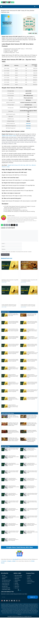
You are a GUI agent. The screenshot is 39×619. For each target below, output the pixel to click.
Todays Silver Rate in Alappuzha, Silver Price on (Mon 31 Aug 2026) (12, 494)
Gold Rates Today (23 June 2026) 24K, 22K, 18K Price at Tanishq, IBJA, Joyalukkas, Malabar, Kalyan (13, 424)
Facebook (4, 561)
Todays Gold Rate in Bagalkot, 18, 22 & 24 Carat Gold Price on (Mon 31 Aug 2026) (13, 406)
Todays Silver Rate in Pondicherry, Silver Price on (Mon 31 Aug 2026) (32, 524)
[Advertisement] (19, 605)
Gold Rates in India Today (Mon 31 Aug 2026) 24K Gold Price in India (13, 314)
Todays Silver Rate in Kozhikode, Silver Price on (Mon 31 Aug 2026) (12, 479)
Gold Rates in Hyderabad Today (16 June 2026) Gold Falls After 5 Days (32, 431)
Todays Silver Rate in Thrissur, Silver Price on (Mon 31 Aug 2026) (13, 532)
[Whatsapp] (2, 225)
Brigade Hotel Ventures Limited (9, 135)
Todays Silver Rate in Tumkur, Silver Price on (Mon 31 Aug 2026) (13, 502)
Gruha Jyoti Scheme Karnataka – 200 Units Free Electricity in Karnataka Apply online (13, 416)
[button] (1, 6)
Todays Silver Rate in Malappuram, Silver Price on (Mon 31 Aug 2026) (32, 479)
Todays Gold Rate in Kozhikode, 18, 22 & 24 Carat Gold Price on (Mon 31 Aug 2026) (13, 368)
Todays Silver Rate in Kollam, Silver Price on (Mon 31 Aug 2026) (32, 494)
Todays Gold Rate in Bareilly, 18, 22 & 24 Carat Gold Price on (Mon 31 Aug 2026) (13, 337)
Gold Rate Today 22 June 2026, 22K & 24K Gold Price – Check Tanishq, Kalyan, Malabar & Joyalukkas (32, 424)
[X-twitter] (14, 225)
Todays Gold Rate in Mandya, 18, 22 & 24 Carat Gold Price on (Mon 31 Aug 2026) (32, 398)
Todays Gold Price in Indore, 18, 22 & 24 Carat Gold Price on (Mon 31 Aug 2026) (32, 322)
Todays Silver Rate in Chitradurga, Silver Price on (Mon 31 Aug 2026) (13, 524)
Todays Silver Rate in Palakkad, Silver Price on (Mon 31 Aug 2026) (13, 486)
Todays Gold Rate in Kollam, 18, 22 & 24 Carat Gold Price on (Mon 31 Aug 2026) (32, 383)
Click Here (28, 123)
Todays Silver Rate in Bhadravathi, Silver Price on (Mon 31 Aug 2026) (13, 509)
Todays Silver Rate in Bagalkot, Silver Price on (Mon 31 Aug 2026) (13, 517)
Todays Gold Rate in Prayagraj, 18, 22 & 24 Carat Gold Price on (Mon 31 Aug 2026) (32, 330)
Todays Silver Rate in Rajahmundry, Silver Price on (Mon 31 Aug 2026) (13, 539)
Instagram (9, 561)
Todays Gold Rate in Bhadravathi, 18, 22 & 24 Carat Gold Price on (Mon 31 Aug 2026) (13, 399)
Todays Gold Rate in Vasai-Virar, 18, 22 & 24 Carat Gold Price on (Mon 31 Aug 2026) (13, 330)
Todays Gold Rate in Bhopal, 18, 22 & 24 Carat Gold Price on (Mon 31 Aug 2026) (13, 322)
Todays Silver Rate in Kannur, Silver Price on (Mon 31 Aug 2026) (32, 471)
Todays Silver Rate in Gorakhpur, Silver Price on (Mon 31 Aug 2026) (31, 449)
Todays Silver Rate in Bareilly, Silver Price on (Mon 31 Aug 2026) (13, 449)
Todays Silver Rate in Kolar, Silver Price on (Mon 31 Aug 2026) (32, 502)
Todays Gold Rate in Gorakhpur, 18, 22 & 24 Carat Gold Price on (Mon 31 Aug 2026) (32, 338)
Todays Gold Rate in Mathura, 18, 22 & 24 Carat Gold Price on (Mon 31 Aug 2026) (13, 345)
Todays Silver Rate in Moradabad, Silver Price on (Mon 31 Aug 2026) (32, 464)
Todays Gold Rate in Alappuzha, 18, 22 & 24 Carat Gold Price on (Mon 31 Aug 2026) (13, 383)
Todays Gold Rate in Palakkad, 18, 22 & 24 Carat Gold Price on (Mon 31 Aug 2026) (13, 376)
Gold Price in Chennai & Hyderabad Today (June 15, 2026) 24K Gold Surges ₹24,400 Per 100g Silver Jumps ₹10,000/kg (32, 439)
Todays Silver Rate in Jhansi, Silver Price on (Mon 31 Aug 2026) (32, 456)
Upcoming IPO (16, 559)
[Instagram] (17, 225)
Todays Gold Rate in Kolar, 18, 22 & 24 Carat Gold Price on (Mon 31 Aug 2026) (32, 390)
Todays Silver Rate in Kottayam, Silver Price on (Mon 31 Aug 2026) (31, 486)
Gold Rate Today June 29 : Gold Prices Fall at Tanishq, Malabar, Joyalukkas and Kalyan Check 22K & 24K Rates (32, 417)
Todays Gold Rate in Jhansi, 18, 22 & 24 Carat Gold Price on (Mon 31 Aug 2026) (32, 345)
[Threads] (12, 225)
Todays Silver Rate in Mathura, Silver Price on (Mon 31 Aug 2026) (13, 456)
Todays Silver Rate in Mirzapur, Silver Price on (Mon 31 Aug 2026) (13, 464)
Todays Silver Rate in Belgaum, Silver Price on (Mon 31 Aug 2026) (32, 532)
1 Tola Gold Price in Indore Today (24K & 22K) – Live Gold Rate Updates (31, 314)
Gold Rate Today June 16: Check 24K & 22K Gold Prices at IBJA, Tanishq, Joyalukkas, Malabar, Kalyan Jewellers (13, 439)
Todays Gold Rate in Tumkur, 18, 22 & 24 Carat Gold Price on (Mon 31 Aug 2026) (13, 390)
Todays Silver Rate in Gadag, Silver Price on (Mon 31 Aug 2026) (32, 517)
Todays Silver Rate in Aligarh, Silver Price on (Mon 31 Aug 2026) (13, 471)
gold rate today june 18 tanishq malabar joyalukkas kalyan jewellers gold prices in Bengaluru (13, 432)
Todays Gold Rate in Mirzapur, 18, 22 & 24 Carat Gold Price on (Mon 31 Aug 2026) (13, 352)
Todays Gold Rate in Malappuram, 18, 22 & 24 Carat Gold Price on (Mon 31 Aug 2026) (32, 368)
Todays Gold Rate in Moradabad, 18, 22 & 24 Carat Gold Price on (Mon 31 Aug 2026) (32, 353)
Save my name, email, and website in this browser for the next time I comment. (17, 251)
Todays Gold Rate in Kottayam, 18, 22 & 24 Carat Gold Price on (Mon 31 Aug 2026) (32, 376)
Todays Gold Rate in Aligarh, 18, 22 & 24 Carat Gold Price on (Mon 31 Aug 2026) (13, 360)
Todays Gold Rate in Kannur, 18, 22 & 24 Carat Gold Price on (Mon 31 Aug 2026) (32, 360)
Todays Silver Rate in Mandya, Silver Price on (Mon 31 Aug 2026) (32, 509)
